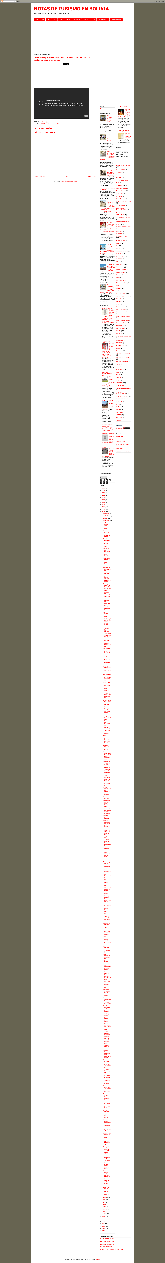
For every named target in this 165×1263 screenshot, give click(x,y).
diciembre (106, 513)
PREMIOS (119, 333)
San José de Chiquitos (122, 361)
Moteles (118, 285)
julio (104, 1199)
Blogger (98, 1259)
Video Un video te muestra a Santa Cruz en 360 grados (106, 710)
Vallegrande (119, 412)
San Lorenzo (119, 364)
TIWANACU (119, 382)
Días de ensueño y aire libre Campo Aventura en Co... (107, 542)
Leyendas (119, 275)
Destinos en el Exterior (122, 221)
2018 (103, 504)
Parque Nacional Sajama (123, 316)
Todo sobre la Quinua (106, 341)
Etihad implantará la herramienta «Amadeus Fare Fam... (107, 739)
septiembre (106, 520)
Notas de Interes (48, 123)
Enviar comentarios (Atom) (69, 181)
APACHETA (119, 177)
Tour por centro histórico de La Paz (107, 614)
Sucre (117, 372)
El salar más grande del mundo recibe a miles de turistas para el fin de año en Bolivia (107, 288)
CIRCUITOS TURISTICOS (123, 201)
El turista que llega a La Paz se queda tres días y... (106, 992)
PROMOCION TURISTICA (123, 336)
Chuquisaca (67, 19)
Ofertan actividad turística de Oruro (106, 607)
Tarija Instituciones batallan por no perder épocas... (107, 957)
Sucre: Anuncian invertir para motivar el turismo (107, 533)
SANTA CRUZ (120, 369)
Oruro (54, 19)
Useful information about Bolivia (123, 131)
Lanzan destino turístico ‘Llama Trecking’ (109, 137)
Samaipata (119, 350)
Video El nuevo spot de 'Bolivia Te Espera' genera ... (106, 1158)
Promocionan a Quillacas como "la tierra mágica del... (106, 834)
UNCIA (118, 404)
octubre (105, 518)
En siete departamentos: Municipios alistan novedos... (107, 790)
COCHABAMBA (120, 205)
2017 (103, 506)
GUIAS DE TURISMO (122, 251)
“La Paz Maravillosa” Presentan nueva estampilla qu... (107, 660)
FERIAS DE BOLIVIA (108, 400)
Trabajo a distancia (106, 797)
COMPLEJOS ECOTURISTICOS (121, 208)
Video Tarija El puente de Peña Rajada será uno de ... (107, 898)
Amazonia (119, 175)
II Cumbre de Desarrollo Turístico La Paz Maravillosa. (107, 1088)
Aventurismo (119, 436)
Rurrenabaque (120, 345)
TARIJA (118, 380)
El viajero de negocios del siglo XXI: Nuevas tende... (107, 803)
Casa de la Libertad (121, 188)
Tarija (60, 19)
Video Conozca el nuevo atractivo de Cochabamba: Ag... (107, 940)
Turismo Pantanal (121, 441)
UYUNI (118, 409)
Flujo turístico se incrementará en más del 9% (107, 966)
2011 (103, 1223)
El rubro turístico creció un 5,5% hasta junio (106, 948)
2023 (103, 492)
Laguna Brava (120, 267)
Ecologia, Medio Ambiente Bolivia (123, 107)
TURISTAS (119, 401)
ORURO (118, 298)
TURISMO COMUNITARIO (123, 388)
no (117, 290)
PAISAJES (119, 301)
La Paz (93, 19)
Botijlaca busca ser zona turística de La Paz (106, 525)
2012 (103, 1221)
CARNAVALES (120, 185)
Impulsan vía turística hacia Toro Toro (106, 925)
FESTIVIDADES (120, 240)
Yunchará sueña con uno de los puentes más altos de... (106, 824)
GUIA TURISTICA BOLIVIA (107, 1239)
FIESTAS (118, 243)
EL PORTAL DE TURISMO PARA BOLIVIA (111, 1249)
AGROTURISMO (120, 169)
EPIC (117, 439)
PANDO (118, 304)
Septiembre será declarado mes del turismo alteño (106, 1150)
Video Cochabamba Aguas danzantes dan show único (107, 917)
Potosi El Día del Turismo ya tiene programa (107, 811)
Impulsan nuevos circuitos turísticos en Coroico (107, 578)
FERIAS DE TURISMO (122, 236)
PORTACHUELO (120, 328)
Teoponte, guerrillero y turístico (107, 817)
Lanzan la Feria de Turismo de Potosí (106, 747)
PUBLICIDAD (119, 340)
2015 (103, 511)
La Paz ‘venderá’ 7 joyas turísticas (106, 629)
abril (104, 1206)
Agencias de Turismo (116, 19)
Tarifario (102, 109)
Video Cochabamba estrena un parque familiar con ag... (107, 907)
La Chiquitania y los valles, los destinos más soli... (107, 636)
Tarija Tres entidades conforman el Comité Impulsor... (106, 1008)
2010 (103, 1226)
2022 (103, 495)
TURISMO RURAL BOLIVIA (107, 1244)
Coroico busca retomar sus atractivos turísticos (107, 702)
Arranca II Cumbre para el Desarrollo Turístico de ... (107, 1063)
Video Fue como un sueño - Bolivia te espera (106, 1181)
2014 (103, 1216)
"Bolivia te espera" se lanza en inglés (106, 1166)
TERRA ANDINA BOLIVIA (107, 1241)
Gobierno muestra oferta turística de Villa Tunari (106, 593)
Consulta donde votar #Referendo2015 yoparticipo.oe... (107, 755)
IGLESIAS (119, 259)
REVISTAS (119, 343)
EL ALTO (118, 224)
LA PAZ (42, 123)
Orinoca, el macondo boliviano (106, 1040)
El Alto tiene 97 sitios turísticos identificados (107, 1096)
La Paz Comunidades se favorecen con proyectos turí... (107, 721)
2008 (103, 1230)
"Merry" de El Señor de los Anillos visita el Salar (106, 772)
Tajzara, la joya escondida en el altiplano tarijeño (106, 552)
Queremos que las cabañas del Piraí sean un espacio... (107, 1190)
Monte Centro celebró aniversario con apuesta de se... (107, 685)
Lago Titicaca (119, 264)
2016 (103, 509)
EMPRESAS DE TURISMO (123, 227)
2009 (103, 1228)
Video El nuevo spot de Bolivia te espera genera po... (107, 1026)
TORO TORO (120, 385)
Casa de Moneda (121, 190)
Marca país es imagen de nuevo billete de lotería (107, 890)
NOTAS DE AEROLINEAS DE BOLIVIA (107, 374)
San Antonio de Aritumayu (123, 353)
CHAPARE (119, 196)
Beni (43, 19)
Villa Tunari (119, 417)
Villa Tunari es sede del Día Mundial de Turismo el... (107, 677)
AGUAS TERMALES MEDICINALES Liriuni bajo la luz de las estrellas (107, 155)
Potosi (48, 19)
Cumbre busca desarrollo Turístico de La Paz (107, 1135)
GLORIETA (119, 248)
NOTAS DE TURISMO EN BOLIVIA (71, 9)
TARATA (118, 377)
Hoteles (104, 447)
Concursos (119, 212)
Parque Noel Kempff (121, 322)
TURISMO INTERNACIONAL (121, 393)
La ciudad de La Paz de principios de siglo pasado (110, 173)
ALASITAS (119, 172)
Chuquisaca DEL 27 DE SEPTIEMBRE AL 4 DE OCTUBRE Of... (107, 694)
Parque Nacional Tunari (122, 320)
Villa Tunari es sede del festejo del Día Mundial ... (107, 651)
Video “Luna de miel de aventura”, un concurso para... (107, 984)
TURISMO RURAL (121, 399)
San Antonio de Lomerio (122, 357)
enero (105, 1213)
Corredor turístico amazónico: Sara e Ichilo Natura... (107, 1113)
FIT (117, 245)
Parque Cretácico (121, 309)
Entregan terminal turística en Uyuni (106, 1142)
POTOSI (118, 330)
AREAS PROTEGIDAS (122, 180)
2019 (103, 502)
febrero (105, 1211)
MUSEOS (118, 288)
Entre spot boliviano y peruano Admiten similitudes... (107, 1072)
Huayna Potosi (120, 256)
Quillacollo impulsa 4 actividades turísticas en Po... (107, 643)
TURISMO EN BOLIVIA (106, 1247)
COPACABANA (120, 215)
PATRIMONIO (120, 325)
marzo (105, 1209)
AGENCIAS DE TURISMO (123, 165)
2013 (103, 1219)
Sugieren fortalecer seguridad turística (106, 1034)
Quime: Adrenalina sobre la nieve (106, 1046)
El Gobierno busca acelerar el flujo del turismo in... (107, 1173)
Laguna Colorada (121, 269)
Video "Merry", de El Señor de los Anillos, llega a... (107, 621)
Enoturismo (119, 231)
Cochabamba (77, 19)
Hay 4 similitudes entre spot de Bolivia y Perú (107, 1104)
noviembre (106, 516)
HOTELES (119, 253)
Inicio (67, 176)
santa (117, 367)
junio (104, 1202)
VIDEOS (56, 123)
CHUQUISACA (120, 198)
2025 (103, 488)
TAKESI (118, 375)
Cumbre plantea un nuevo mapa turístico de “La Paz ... (106, 856)
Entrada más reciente (41, 176)
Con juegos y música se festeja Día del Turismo (107, 586)
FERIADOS (119, 233)
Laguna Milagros (120, 272)
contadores (119, 428)
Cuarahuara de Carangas (123, 217)
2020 (103, 500)
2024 (103, 490)
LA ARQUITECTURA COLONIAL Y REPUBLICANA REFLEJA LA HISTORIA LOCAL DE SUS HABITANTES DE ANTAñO (107, 206)
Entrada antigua (91, 176)
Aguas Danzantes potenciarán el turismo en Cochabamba (107, 873)
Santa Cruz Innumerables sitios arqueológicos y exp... (107, 669)
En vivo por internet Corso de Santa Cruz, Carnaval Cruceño (107, 429)
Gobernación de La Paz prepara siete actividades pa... (106, 781)
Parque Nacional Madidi (122, 312)
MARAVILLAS (120, 280)
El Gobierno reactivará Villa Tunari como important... (107, 730)
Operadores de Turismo (122, 296)
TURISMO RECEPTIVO (122, 396)
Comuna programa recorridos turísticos (106, 932)
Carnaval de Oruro (107, 308)
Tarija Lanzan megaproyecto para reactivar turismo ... (107, 764)
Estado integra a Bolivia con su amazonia (107, 864)
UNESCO (118, 407)
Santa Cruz (85, 19)
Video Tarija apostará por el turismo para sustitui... (106, 1017)
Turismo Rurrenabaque (122, 451)
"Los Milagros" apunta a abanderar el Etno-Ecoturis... (107, 1080)
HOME (37, 19)
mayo (105, 1204)
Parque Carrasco (121, 306)
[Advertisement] (82, 35)
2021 (103, 497)
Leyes (118, 277)
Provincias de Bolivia (108, 433)
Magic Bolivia (119, 448)
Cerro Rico (119, 193)
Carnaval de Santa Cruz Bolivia (107, 425)
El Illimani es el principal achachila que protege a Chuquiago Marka (107, 268)
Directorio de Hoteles (103, 19)
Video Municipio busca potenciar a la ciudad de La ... (107, 975)
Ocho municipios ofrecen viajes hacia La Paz (107, 882)
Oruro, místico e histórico (107, 1130)
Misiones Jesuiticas (121, 282)
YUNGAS (118, 420)
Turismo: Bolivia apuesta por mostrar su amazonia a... (107, 1123)
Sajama (118, 348)
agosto (105, 1197)
